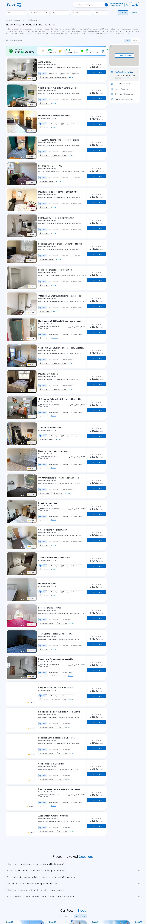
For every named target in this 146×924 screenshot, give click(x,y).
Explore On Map (126, 55)
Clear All (134, 13)
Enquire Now (96, 72)
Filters (124, 13)
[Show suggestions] (24, 12)
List (128, 40)
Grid (137, 40)
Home (8, 20)
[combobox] (13, 13)
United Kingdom (19, 20)
